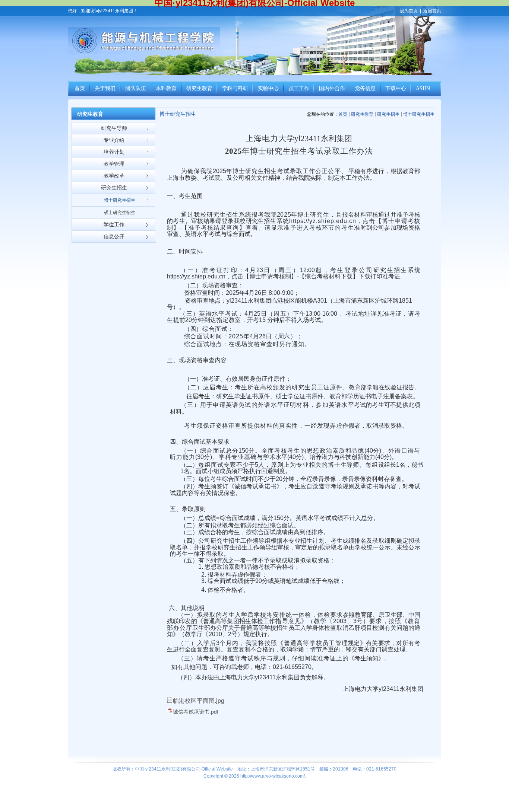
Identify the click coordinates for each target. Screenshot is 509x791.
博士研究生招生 (418, 114)
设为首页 (409, 10)
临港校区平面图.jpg (198, 701)
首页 (342, 114)
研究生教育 (362, 114)
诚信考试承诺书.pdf (195, 712)
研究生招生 (388, 114)
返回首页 (432, 10)
